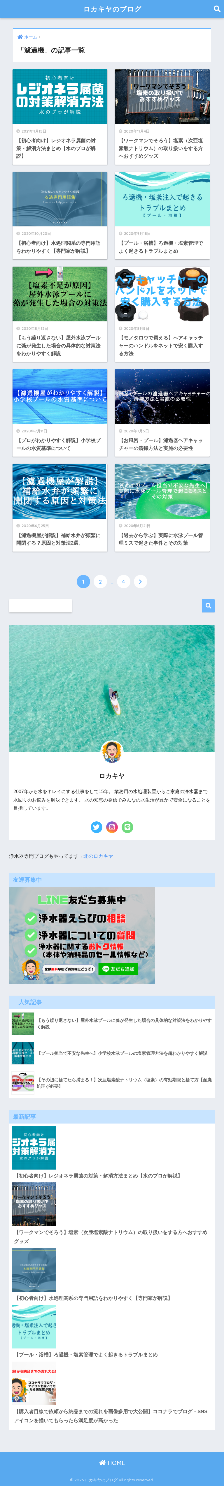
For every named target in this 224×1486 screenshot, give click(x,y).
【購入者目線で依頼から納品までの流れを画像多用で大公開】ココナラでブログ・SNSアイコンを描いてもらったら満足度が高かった (110, 1416)
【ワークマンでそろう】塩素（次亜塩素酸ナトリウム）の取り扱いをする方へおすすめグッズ (110, 1237)
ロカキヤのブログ (112, 9)
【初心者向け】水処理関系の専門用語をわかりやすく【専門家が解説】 (93, 1298)
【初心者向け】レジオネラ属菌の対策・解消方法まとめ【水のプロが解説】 (98, 1176)
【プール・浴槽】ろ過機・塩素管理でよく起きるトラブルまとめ (86, 1355)
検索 (208, 605)
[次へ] (140, 581)
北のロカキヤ (98, 856)
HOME (115, 1462)
